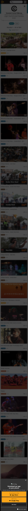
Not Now (14, 504)
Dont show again (22, 509)
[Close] (26, 480)
